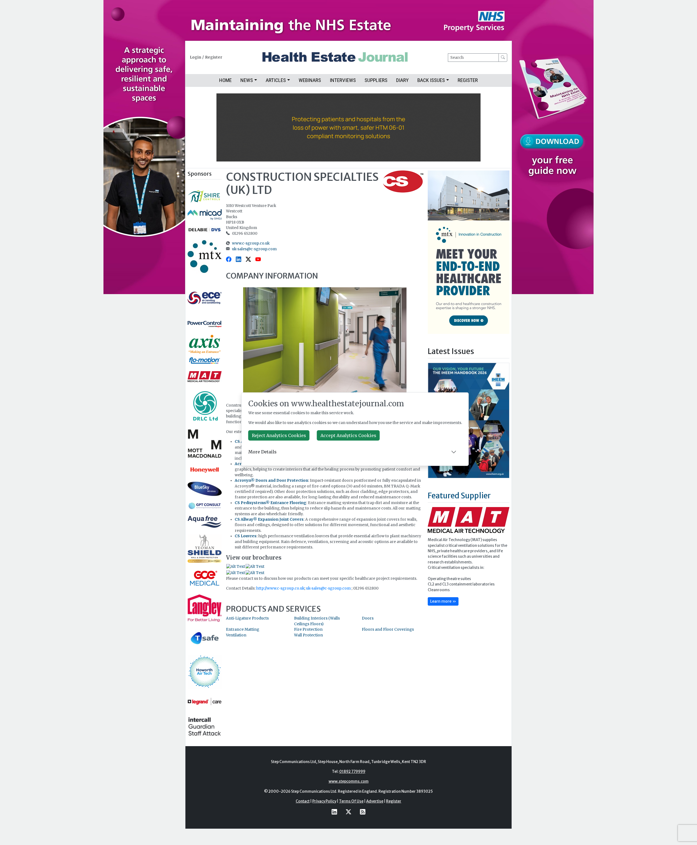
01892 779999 (352, 771)
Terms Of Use (351, 801)
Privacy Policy (324, 801)
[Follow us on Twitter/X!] (348, 812)
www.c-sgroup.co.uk (251, 243)
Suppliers (376, 80)
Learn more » (443, 601)
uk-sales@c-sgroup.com (254, 249)
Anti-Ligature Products (247, 618)
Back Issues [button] (431, 80)
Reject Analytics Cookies (279, 435)
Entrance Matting (242, 629)
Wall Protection (308, 635)
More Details (262, 451)
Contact (303, 801)
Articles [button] (276, 80)
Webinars (310, 80)
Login (195, 57)
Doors (368, 618)
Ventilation (236, 635)
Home (225, 80)
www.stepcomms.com (349, 781)
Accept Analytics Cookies (348, 435)
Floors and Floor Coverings (388, 629)
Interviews (343, 80)
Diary (402, 80)
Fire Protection (308, 629)
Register (213, 57)
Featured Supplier (459, 496)
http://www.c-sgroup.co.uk (280, 588)
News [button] (246, 80)
